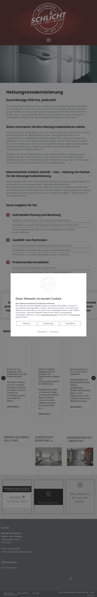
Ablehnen (26, 323)
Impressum (54, 331)
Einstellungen (48, 323)
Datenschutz (42, 331)
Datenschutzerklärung (49, 315)
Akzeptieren (70, 323)
